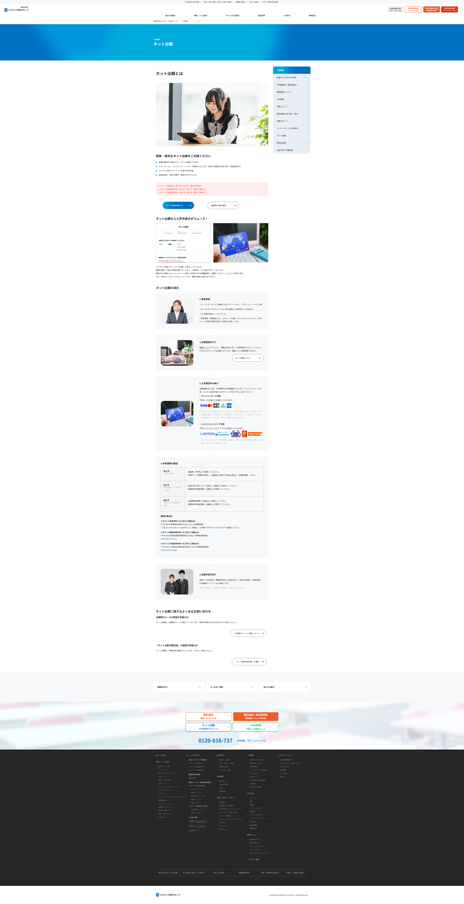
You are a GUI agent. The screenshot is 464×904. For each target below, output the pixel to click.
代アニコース (162, 793)
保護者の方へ (162, 687)
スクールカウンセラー (257, 815)
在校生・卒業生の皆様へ (295, 872)
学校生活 (312, 16)
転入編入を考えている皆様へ (194, 872)
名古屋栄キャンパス (197, 809)
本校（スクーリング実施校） (198, 760)
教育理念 (222, 781)
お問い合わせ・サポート (226, 797)
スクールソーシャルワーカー (259, 818)
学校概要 (220, 776)
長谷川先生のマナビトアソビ (259, 853)
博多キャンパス (196, 813)
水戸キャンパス (196, 789)
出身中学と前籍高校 (285, 150)
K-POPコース (162, 783)
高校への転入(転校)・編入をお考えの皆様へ (218, 2)
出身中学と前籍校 (255, 787)
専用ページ (203, 347)
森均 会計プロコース (165, 814)
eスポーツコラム (255, 849)
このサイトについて (285, 755)
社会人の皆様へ (254, 2)
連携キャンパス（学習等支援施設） (200, 782)
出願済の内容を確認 (218, 205)
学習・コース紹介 (200, 16)
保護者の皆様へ (241, 2)
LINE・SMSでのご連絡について (290, 763)
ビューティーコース (164, 804)
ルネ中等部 (283, 773)
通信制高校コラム (255, 839)
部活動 (252, 805)
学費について (282, 106)
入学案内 (286, 16)
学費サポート (282, 121)
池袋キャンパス (196, 792)
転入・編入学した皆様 (226, 763)
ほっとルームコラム (256, 846)
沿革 (220, 788)
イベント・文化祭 (255, 808)
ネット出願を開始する (174, 205)
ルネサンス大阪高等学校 (197, 770)
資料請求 (222, 802)
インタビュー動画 (225, 770)
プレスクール (223, 826)
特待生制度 (281, 143)
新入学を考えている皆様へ (169, 872)
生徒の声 (261, 16)
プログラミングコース (165, 790)
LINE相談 (222, 822)
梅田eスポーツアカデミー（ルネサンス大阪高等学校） (198, 826)
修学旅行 (252, 811)
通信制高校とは (255, 843)
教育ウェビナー (224, 829)
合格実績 (252, 822)
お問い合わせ (284, 767)
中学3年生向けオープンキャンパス (230, 809)
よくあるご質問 (216, 687)
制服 (251, 801)
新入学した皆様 (224, 760)
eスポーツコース (163, 776)
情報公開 (222, 791)
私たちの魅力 (170, 16)
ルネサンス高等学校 (195, 763)
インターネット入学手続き (287, 128)
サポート (252, 798)
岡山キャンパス (196, 803)
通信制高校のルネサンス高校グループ (165, 21)
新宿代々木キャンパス (198, 796)
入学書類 (280, 99)
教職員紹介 (253, 828)
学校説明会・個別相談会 (287, 84)
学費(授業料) (254, 767)
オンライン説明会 (225, 816)
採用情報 (283, 770)
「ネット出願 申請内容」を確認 (247, 661)
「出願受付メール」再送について (246, 633)
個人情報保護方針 (286, 760)
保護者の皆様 (223, 767)
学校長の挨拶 (223, 784)
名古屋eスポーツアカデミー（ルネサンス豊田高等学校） (198, 821)
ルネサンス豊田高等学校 (197, 767)
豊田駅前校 (192, 778)
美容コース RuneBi (164, 780)
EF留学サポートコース (165, 807)
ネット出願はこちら (242, 358)
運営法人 (283, 777)
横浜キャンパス (196, 799)
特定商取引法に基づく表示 (287, 113)
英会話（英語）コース (165, 810)
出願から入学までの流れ (287, 77)
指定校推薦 (253, 825)
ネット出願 (281, 135)
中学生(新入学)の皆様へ (193, 2)
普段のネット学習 (164, 766)
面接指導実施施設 (194, 774)
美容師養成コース (164, 800)
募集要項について (284, 92)
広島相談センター (194, 830)
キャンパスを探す (232, 16)
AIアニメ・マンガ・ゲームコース (169, 787)
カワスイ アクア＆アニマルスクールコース (172, 797)
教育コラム (251, 835)
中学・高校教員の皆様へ (271, 2)
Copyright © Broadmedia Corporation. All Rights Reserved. (288, 895)
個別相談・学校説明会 (226, 805)
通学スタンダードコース (166, 773)
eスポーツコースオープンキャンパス (231, 819)
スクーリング (162, 770)
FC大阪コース (162, 817)
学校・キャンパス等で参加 (228, 812)
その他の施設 (193, 817)
